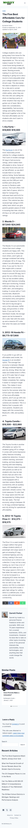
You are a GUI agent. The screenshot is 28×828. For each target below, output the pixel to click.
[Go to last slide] (4, 689)
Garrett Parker (8, 25)
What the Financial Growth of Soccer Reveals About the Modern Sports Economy (12, 766)
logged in (15, 724)
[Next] (24, 689)
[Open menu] (24, 3)
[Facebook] (3, 810)
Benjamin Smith (10, 698)
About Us (10, 815)
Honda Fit (6, 360)
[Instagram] (10, 810)
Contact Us (17, 815)
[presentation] (14, 681)
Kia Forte (9, 150)
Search (4, 741)
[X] (7, 810)
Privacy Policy (14, 818)
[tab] (12, 706)
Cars (4, 11)
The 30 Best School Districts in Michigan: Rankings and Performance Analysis (13, 797)
